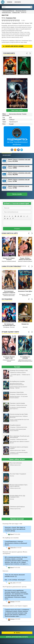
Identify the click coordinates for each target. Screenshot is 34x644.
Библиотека (2, 2)
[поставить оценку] (3, 21)
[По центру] (18, 216)
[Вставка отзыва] (7, 218)
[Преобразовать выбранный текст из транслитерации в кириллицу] (10, 218)
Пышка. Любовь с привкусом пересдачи (25, 258)
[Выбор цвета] (27, 216)
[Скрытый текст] (4, 218)
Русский (11, 124)
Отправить (17, 228)
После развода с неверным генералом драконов (9, 292)
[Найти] (31, 7)
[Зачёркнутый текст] (12, 216)
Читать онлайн (17, 194)
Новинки (9, 2)
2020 (10, 117)
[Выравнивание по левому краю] (15, 216)
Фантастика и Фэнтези (15, 114)
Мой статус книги (17, 110)
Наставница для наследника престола (9, 324)
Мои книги (18, 2)
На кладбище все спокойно (25, 357)
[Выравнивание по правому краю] (21, 216)
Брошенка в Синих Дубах (25, 291)
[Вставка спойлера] (13, 218)
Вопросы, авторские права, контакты (17, 636)
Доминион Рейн (16, 12)
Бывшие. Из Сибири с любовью (9, 258)
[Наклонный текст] (7, 216)
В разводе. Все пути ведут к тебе (9, 357)
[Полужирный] (4, 216)
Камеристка (25, 324)
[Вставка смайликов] (24, 216)
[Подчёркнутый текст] (9, 216)
